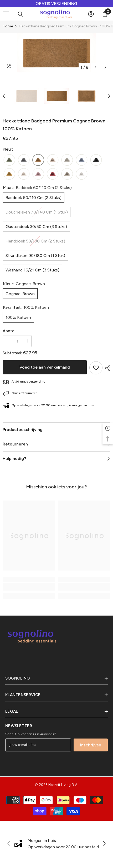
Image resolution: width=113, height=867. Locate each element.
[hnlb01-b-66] (81, 160)
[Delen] (106, 368)
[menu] (6, 14)
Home (8, 26)
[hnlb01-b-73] (38, 174)
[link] (29, 587)
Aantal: (10, 330)
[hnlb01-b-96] (23, 160)
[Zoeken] (20, 14)
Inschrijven (90, 744)
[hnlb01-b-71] (52, 174)
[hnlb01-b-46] (38, 160)
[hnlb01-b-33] (23, 174)
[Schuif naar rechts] (104, 844)
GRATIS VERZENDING (56, 3)
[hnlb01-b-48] (52, 160)
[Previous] (95, 67)
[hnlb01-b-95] (67, 160)
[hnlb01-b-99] (96, 160)
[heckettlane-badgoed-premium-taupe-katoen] (67, 174)
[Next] (105, 67)
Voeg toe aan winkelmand (44, 367)
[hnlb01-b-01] (81, 174)
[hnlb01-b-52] (9, 160)
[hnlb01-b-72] (9, 174)
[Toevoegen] (95, 367)
